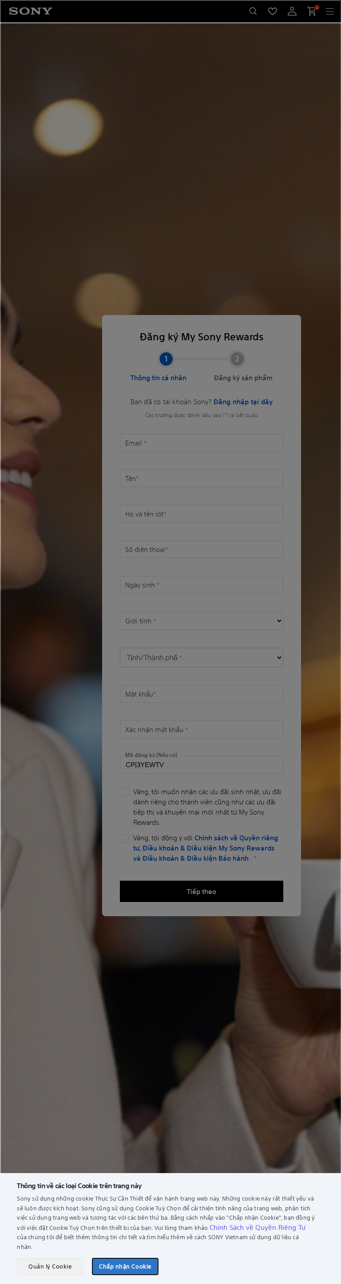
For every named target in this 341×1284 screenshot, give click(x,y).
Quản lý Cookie (49, 1266)
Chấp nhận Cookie (125, 1266)
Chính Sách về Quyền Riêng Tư (258, 1227)
